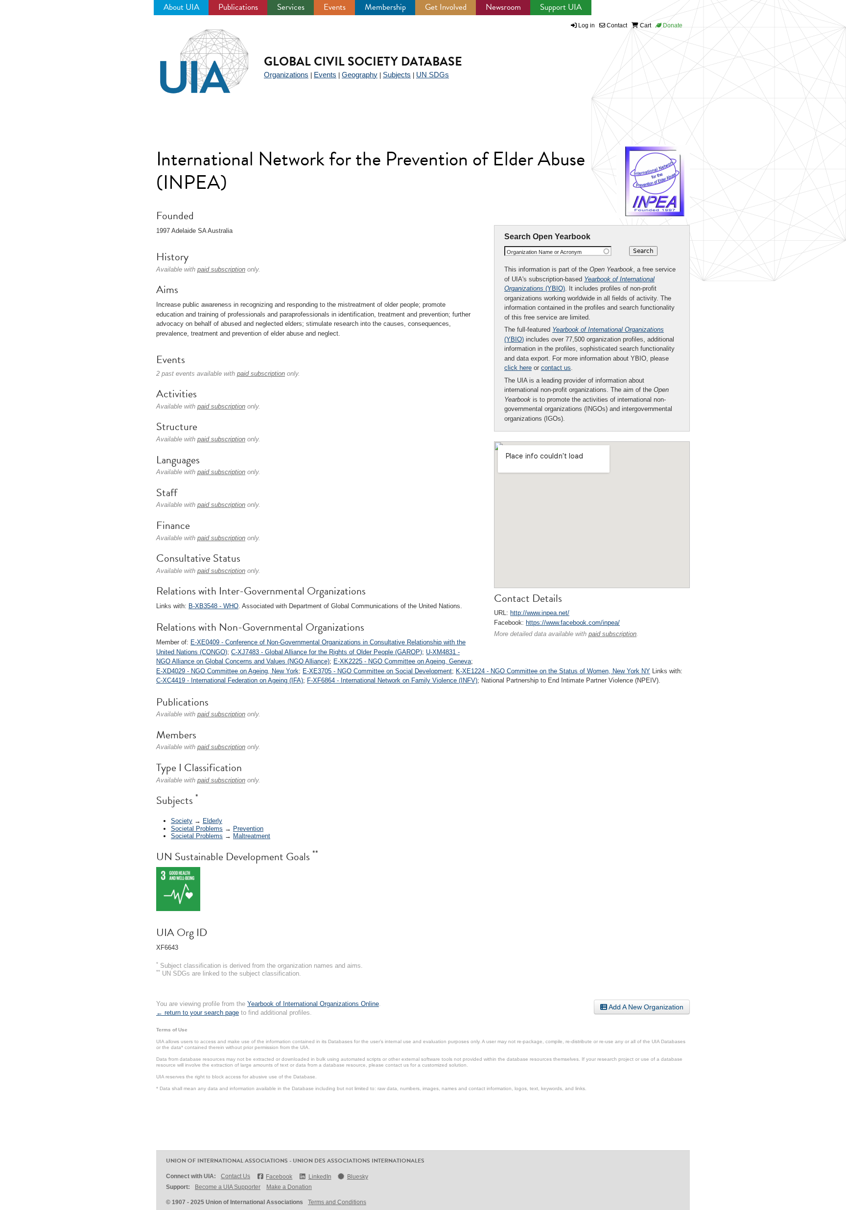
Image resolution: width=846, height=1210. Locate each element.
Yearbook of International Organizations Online (313, 1003)
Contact (616, 25)
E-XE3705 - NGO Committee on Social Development (377, 671)
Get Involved (446, 7)
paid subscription (612, 634)
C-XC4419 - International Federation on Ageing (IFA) (229, 680)
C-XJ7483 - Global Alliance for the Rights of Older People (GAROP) (326, 652)
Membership (385, 7)
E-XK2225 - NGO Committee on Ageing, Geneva (402, 661)
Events (335, 7)
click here (518, 367)
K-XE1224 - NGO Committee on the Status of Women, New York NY (553, 671)
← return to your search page (197, 1012)
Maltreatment (251, 836)
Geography (359, 74)
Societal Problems (197, 828)
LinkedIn (319, 1176)
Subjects (397, 74)
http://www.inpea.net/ (539, 612)
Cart (644, 25)
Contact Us (235, 1176)
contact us (556, 367)
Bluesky (357, 1176)
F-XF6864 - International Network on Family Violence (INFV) (392, 680)
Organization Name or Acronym (544, 252)
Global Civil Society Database (363, 61)
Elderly (212, 820)
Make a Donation (289, 1187)
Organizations (286, 74)
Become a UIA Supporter (227, 1187)
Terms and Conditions (337, 1202)
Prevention (248, 828)
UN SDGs (432, 74)
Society (181, 820)
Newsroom (503, 7)
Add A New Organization (645, 1007)
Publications (238, 7)
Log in (586, 25)
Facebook (279, 1176)
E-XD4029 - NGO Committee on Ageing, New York (227, 671)
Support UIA (561, 7)
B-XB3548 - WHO (213, 606)
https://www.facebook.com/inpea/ (573, 622)
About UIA (181, 7)
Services (291, 7)
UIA (193, 56)
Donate (671, 25)
